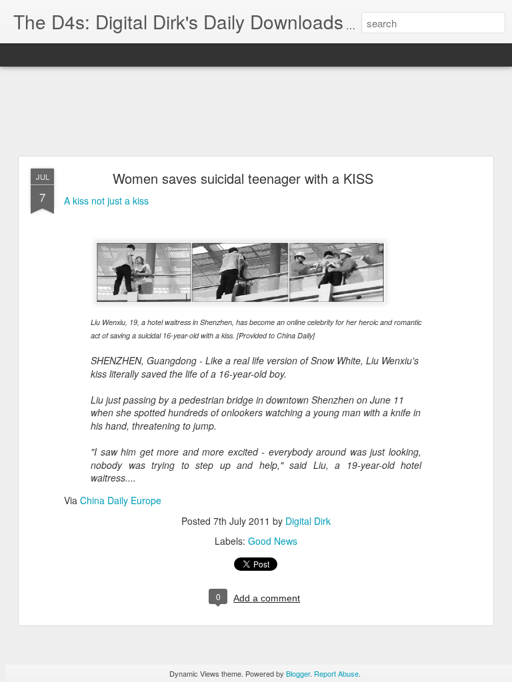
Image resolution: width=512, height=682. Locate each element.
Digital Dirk (308, 520)
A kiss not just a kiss (106, 200)
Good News (272, 540)
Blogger (298, 673)
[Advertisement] (256, 112)
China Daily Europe (120, 500)
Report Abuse (336, 673)
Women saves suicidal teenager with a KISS (243, 178)
